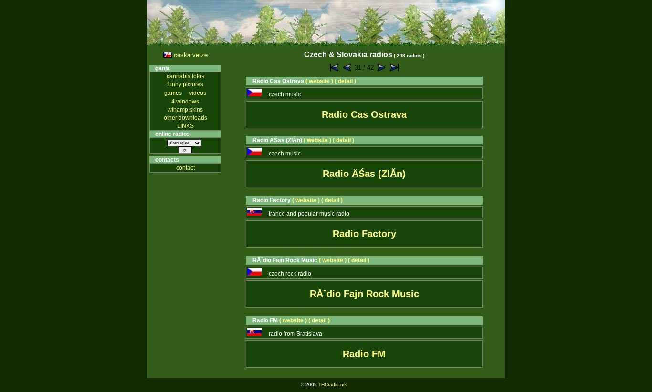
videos (197, 93)
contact (185, 168)
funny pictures (185, 84)
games (173, 93)
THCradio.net (332, 384)
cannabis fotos (185, 76)
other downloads (185, 117)
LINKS (185, 126)
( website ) (319, 81)
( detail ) (345, 81)
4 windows (185, 101)
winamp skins (185, 109)
